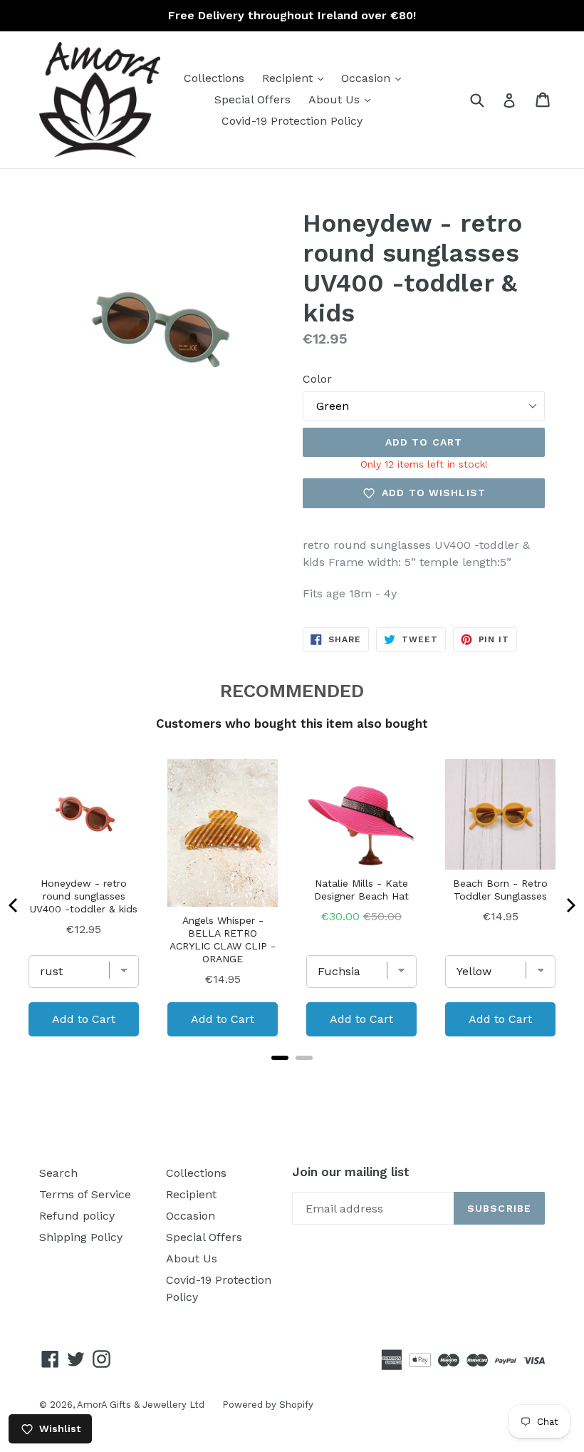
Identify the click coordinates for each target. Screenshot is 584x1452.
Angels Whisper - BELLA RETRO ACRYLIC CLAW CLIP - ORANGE (223, 939)
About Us (342, 99)
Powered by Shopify (267, 1404)
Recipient (296, 78)
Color (317, 379)
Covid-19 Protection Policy (292, 121)
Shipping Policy (80, 1237)
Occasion (374, 78)
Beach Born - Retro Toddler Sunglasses (500, 889)
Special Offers (252, 99)
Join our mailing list (351, 1172)
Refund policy (77, 1215)
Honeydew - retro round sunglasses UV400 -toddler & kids (83, 896)
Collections (214, 78)
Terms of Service (85, 1194)
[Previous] (14, 905)
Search (58, 1173)
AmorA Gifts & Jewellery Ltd (140, 1404)
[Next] (570, 905)
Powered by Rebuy (292, 1076)
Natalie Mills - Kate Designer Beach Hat (361, 889)
